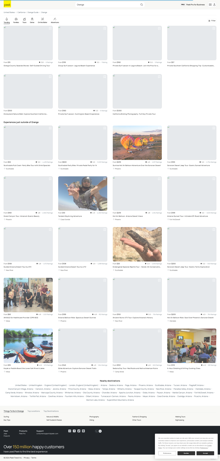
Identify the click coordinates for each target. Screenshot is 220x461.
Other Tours (136, 420)
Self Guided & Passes (54, 420)
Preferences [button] (204, 448)
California (21, 12)
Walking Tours (180, 417)
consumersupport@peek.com (47, 433)
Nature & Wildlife (53, 417)
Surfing (6, 417)
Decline (186, 453)
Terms (33, 458)
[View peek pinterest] (83, 431)
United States (9, 12)
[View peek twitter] (78, 431)
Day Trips (7, 420)
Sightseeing (179, 420)
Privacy (27, 458)
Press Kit (7, 436)
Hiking (91, 420)
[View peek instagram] (69, 431)
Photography (94, 417)
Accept (205, 453)
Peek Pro (22, 433)
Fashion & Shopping (139, 417)
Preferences (167, 453)
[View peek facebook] (74, 431)
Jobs (5, 433)
